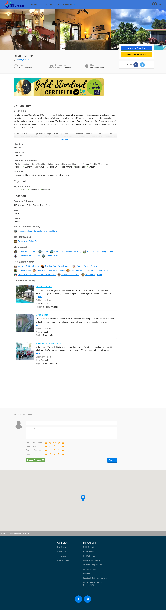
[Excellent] (63, 442)
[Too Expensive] (46, 453)
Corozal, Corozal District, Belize (15, 533)
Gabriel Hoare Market (27, 252)
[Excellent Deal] (63, 453)
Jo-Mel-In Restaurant (70, 275)
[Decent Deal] (54, 453)
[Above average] (59, 442)
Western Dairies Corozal (28, 266)
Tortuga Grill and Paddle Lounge (51, 270)
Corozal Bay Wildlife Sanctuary (67, 252)
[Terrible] (46, 442)
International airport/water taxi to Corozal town (37, 231)
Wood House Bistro (99, 270)
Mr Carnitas (90, 275)
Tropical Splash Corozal (87, 266)
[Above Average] (59, 446)
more (40, 297)
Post (111, 460)
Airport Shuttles (137, 48)
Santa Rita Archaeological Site (100, 252)
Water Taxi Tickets (135, 54)
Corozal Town (52, 256)
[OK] (54, 442)
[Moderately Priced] (50, 453)
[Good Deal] (59, 453)
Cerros (45, 252)
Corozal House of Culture (29, 256)
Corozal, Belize (22, 60)
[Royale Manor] (135, 64)
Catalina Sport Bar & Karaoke (58, 266)
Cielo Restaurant (77, 270)
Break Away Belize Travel (29, 241)
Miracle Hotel (42, 315)
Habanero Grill (24, 270)
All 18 (99, 275)
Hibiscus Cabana (44, 286)
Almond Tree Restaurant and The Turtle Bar (37, 275)
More (63, 139)
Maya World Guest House (48, 343)
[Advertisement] (65, 388)
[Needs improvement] (50, 442)
